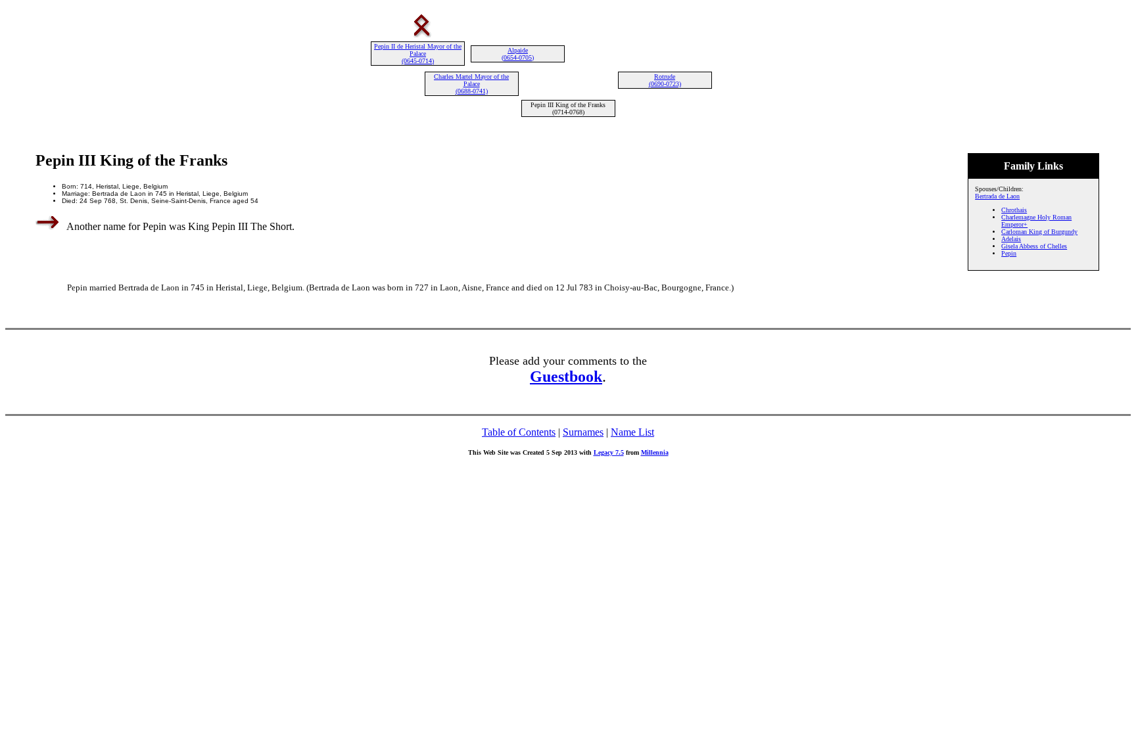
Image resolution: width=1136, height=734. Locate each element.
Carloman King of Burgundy (1039, 231)
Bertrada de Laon (997, 196)
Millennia (655, 452)
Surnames (583, 432)
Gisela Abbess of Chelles (1034, 246)
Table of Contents (519, 432)
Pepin (1008, 253)
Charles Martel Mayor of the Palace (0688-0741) (471, 84)
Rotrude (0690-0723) (665, 80)
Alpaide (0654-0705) (518, 54)
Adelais (1011, 238)
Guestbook (566, 376)
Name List (632, 432)
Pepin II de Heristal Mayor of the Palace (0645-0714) (418, 53)
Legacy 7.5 (609, 452)
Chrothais (1014, 210)
